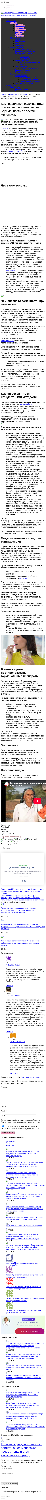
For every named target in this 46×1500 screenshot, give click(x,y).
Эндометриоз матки (23, 49)
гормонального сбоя (15, 151)
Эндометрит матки (23, 60)
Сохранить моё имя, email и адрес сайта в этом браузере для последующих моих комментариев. (21, 1121)
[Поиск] (2, 2)
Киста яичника (21, 76)
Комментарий (7, 1087)
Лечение (18, 34)
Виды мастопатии (22, 89)
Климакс (13, 23)
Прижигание (25, 59)
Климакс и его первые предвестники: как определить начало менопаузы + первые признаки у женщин (22, 1153)
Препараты (19, 36)
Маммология (11, 85)
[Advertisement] (21, 206)
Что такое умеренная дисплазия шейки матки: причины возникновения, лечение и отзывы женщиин (24, 1378)
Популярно (10, 1141)
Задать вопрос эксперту (29, 1331)
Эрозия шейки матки (23, 53)
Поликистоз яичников (24, 83)
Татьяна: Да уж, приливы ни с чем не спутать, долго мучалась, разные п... (24, 1311)
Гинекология (11, 21)
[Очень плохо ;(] (8, 839)
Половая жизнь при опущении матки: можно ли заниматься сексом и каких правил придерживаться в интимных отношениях (25, 1346)
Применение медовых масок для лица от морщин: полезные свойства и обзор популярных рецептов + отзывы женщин (22, 1236)
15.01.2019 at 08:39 (17, 1042)
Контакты (9, 7)
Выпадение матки (22, 70)
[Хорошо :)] (6, 841)
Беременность (7, 341)
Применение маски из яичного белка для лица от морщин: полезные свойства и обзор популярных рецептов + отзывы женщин (24, 1247)
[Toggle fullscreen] (7, 1496)
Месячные (19, 28)
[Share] (4, 1496)
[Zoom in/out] (9, 1496)
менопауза (10, 270)
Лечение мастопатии (23, 91)
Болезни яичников (18, 74)
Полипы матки (21, 66)
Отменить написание (33, 1077)
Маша (23, 1077)
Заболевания (20, 30)
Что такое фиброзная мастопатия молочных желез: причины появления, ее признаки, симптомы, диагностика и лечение (23, 1356)
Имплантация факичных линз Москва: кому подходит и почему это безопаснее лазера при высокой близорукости (24, 1209)
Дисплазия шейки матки (25, 51)
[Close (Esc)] (2, 1496)
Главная (9, 19)
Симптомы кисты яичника (30, 81)
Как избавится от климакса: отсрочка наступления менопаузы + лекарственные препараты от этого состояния (22, 1175)
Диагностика (20, 42)
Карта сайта (10, 6)
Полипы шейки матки (29, 68)
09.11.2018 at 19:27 (13, 965)
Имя (2, 1107)
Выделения (20, 26)
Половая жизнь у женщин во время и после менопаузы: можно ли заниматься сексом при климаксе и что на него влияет (19, 910)
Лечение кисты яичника (30, 79)
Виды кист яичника (28, 78)
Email (3, 1111)
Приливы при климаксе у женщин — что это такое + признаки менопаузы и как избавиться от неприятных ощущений (25, 1185)
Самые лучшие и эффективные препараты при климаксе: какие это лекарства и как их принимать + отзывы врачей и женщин (24, 1164)
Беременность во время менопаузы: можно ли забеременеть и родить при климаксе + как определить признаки (23, 926)
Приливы (19, 24)
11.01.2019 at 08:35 (13, 996)
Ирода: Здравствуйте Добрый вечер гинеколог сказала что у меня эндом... (24, 1276)
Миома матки (15, 38)
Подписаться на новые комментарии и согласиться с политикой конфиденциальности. (20, 1127)
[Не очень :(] (20, 839)
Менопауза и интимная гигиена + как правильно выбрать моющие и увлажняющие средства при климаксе (20, 943)
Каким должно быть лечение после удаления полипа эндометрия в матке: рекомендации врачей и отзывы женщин (24, 1196)
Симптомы (19, 32)
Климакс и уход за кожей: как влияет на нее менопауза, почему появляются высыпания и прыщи (22, 891)
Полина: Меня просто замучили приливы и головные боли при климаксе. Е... (23, 1288)
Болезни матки (16, 47)
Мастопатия (15, 87)
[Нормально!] (31, 839)
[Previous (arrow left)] (2, 1498)
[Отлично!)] (16, 841)
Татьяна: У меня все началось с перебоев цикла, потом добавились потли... (25, 1300)
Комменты (10, 1145)
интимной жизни (27, 404)
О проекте (9, 9)
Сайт (3, 1115)
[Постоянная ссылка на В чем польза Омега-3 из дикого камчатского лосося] (7, 1224)
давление (23, 578)
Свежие (9, 1143)
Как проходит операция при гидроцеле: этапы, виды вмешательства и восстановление (24, 1218)
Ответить (9, 986)
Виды (17, 40)
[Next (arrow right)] (4, 1498)
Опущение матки (22, 72)
